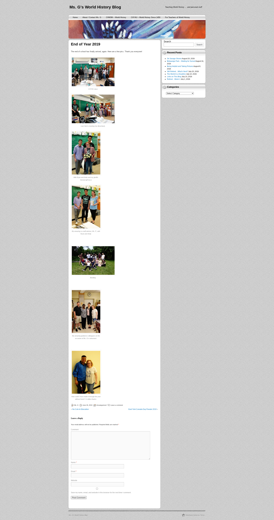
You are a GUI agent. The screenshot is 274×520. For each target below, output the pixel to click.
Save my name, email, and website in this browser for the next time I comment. (101, 493)
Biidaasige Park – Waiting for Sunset (181, 61)
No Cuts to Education (80, 409)
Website (74, 480)
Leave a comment (116, 405)
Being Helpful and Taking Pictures (180, 66)
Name (74, 462)
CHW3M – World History (116, 17)
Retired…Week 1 (173, 79)
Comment (74, 430)
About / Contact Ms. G (91, 17)
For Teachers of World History (177, 17)
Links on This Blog (174, 77)
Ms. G (76, 405)
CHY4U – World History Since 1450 (145, 17)
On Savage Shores (174, 59)
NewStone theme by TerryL (195, 515)
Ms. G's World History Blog (95, 7)
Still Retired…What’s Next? (177, 71)
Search (167, 41)
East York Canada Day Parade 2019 (142, 409)
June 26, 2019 (87, 405)
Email (73, 471)
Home (75, 17)
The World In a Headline (176, 74)
